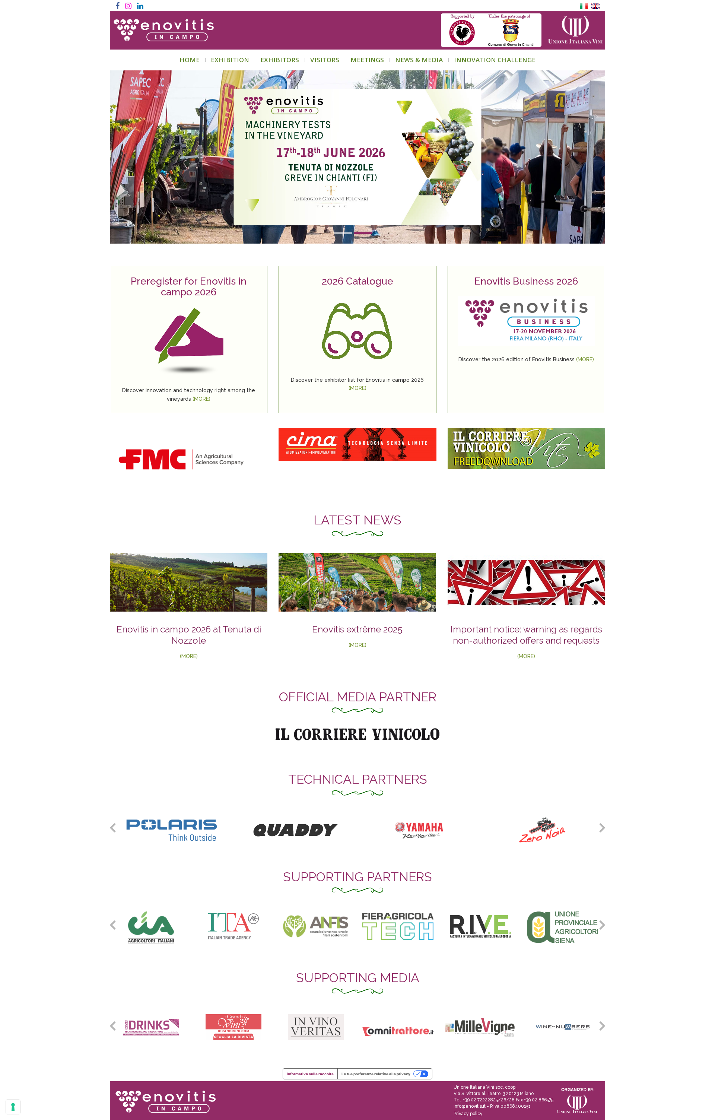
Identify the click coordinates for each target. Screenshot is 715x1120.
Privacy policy (468, 1113)
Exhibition (230, 59)
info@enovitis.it (470, 1106)
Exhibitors (279, 59)
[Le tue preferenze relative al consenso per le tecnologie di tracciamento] (13, 1107)
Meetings (367, 59)
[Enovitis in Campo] (163, 1097)
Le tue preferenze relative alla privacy (375, 1074)
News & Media (419, 59)
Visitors (324, 59)
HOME (189, 59)
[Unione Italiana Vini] (572, 30)
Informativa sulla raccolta (310, 1074)
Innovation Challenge (495, 59)
